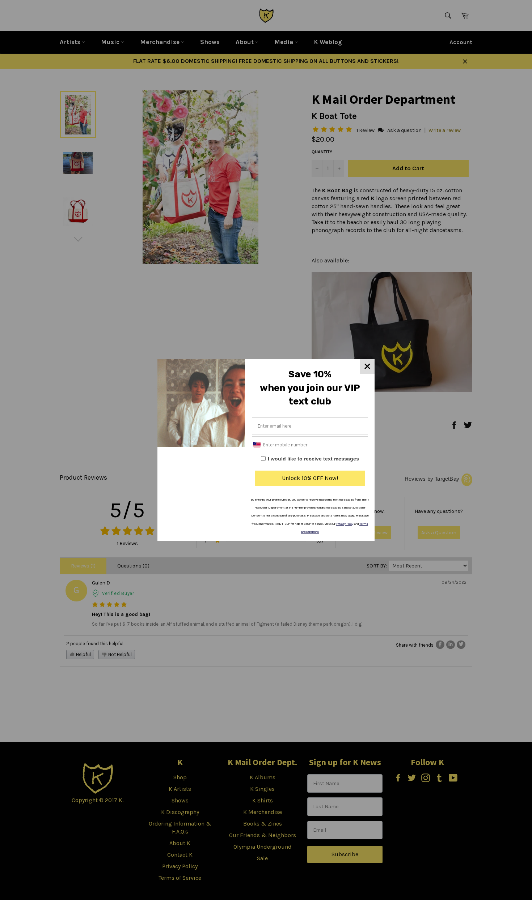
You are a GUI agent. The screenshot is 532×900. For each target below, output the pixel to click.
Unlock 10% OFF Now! (310, 478)
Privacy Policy (344, 524)
